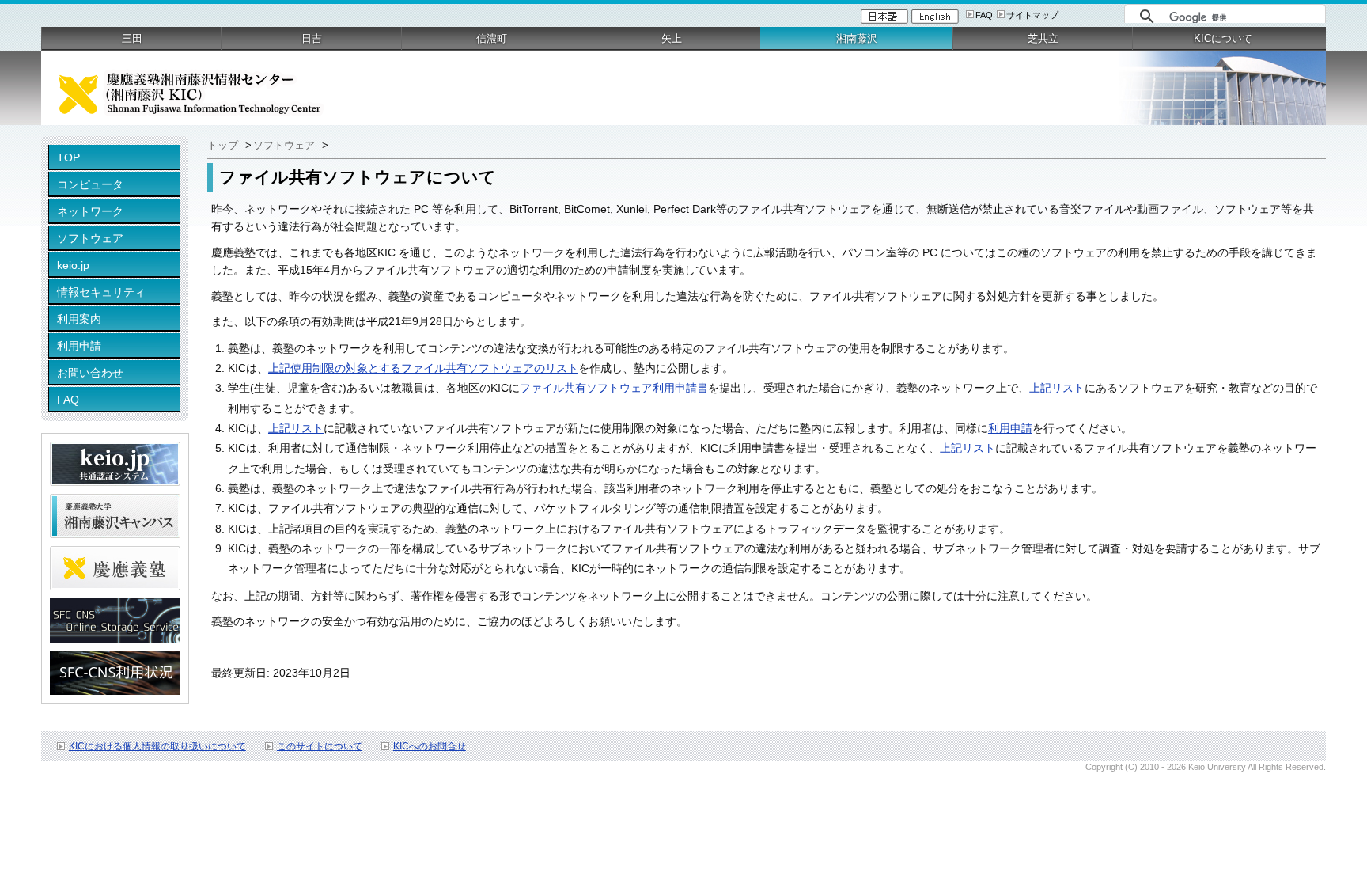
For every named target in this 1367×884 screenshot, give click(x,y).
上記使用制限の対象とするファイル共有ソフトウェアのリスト (423, 368)
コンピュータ (90, 184)
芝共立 (1043, 38)
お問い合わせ (90, 372)
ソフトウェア (90, 238)
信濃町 (491, 38)
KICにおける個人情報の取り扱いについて (157, 746)
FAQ (984, 15)
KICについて (1223, 38)
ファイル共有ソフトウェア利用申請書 (614, 387)
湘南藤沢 (856, 38)
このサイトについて (319, 746)
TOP (68, 157)
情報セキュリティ (101, 292)
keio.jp (73, 265)
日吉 (311, 38)
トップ (224, 145)
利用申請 (79, 346)
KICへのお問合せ (429, 746)
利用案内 (79, 319)
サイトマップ (1032, 15)
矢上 (671, 38)
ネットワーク (90, 211)
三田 (132, 38)
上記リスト (1057, 387)
